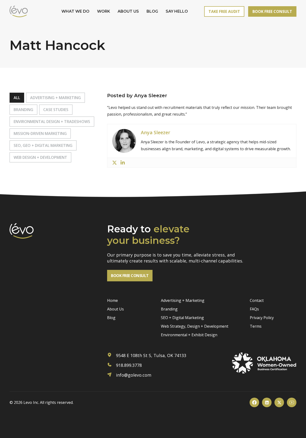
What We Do (75, 11)
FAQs (254, 309)
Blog (152, 11)
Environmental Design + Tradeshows (52, 121)
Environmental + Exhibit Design (189, 334)
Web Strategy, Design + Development (194, 326)
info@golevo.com (133, 375)
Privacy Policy (262, 317)
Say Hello (177, 11)
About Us (128, 11)
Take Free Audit (224, 11)
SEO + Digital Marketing (182, 317)
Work (103, 11)
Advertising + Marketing (55, 97)
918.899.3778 (128, 365)
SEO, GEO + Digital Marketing (43, 145)
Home (112, 300)
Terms (256, 326)
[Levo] (19, 11)
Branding (23, 109)
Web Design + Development (40, 157)
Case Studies (55, 109)
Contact (257, 300)
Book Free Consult (272, 11)
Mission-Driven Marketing (40, 133)
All (17, 97)
